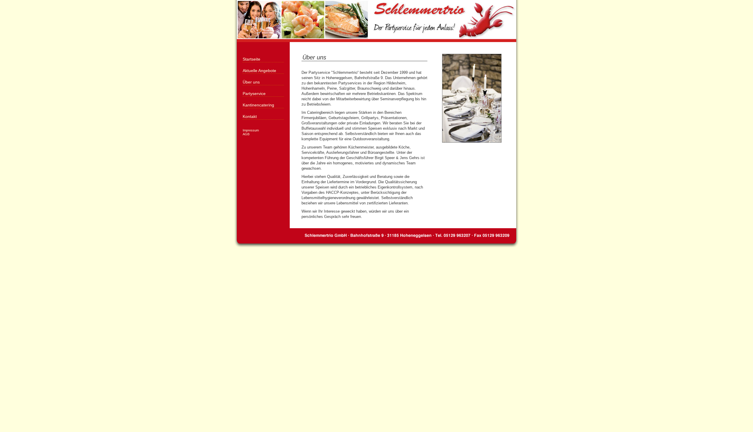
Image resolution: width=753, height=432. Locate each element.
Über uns (251, 82)
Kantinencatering (258, 105)
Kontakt (250, 116)
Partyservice (254, 93)
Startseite (251, 59)
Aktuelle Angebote (259, 70)
